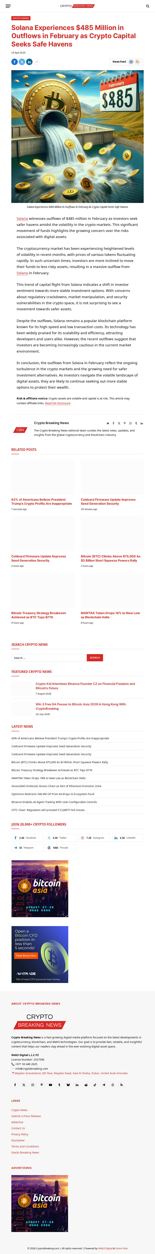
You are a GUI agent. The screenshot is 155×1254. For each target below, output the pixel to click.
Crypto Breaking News (51, 423)
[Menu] (8, 6)
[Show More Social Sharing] (36, 62)
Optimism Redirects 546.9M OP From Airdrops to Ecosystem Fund (53, 794)
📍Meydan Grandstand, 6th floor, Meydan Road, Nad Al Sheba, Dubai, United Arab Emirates (69, 1073)
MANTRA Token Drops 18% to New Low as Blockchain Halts (110, 615)
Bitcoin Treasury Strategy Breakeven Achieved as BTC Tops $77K (38, 615)
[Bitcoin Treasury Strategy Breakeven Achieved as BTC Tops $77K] (42, 590)
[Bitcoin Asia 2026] (40, 916)
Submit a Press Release (26, 1116)
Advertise (17, 1122)
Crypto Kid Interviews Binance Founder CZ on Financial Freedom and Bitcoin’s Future (85, 686)
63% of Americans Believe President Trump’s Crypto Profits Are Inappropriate (41, 502)
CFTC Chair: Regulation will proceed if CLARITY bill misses (48, 810)
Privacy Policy (19, 1134)
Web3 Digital (105, 1248)
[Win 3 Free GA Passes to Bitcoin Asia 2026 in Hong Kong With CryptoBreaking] (22, 709)
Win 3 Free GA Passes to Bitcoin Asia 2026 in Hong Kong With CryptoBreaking (81, 706)
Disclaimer (18, 1140)
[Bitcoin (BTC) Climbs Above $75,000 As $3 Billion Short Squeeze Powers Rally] (112, 533)
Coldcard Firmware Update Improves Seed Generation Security (108, 502)
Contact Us (18, 1128)
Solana (22, 218)
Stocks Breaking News (25, 1152)
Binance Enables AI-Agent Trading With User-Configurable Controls (54, 802)
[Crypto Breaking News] (77, 6)
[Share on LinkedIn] (29, 62)
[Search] (147, 6)
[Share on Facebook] (14, 62)
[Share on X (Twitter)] (22, 62)
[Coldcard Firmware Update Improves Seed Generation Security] (112, 477)
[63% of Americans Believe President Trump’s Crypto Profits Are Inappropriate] (42, 477)
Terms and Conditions (25, 1146)
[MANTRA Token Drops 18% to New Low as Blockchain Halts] (112, 590)
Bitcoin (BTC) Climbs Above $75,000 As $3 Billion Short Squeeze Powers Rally (110, 558)
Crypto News (21, 18)
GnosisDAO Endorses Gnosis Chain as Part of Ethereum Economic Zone (56, 786)
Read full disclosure (57, 403)
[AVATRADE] (40, 982)
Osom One (121, 1248)
